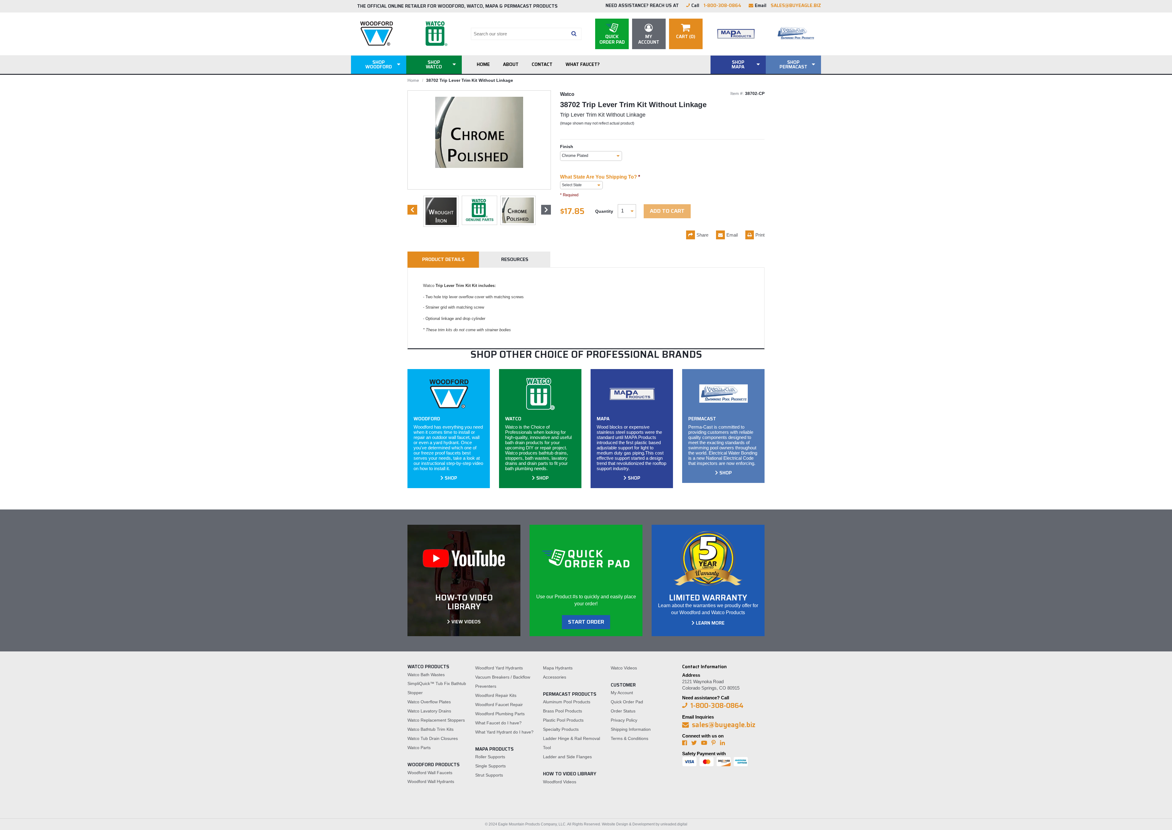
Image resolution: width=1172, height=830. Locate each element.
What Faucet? (583, 64)
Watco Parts (419, 747)
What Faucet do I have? (498, 722)
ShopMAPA (738, 65)
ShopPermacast (793, 65)
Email (732, 234)
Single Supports (490, 765)
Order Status (623, 711)
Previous (412, 210)
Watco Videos (624, 667)
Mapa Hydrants (558, 667)
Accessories (554, 677)
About (511, 64)
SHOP (451, 478)
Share (702, 234)
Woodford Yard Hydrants (499, 667)
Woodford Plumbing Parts (500, 713)
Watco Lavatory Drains (429, 711)
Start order (586, 622)
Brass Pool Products (562, 711)
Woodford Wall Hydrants (430, 781)
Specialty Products (561, 729)
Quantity (604, 211)
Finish (566, 146)
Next (546, 210)
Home (483, 64)
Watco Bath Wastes (426, 674)
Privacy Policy (624, 720)
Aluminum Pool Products (566, 701)
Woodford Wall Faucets (429, 772)
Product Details (443, 259)
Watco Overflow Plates (429, 701)
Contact (542, 64)
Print (760, 234)
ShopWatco (434, 65)
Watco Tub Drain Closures (432, 738)
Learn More (710, 623)
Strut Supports (489, 775)
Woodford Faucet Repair (499, 704)
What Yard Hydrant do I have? (504, 732)
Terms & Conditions (629, 738)
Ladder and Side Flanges (567, 756)
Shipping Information (631, 729)
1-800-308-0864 (722, 5)
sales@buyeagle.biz (796, 5)
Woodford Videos (559, 781)
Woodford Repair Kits (495, 695)
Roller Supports (490, 756)
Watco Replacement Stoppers (436, 720)
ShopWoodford (378, 65)
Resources (514, 259)
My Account (622, 692)
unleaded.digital (673, 824)
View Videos (466, 621)
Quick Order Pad (627, 701)
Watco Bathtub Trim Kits (430, 729)
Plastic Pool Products (563, 720)
